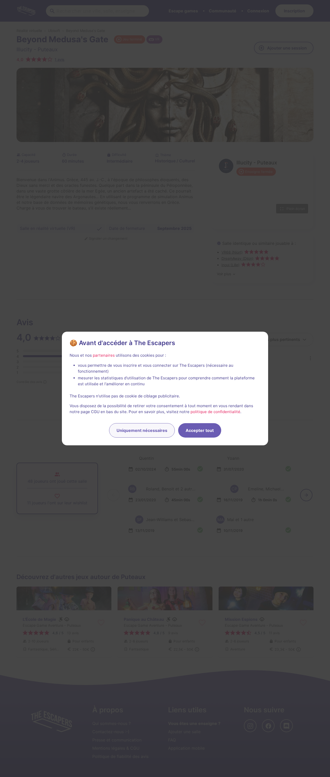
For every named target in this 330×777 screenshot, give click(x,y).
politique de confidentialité (215, 411)
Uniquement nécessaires (142, 430)
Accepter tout (200, 430)
